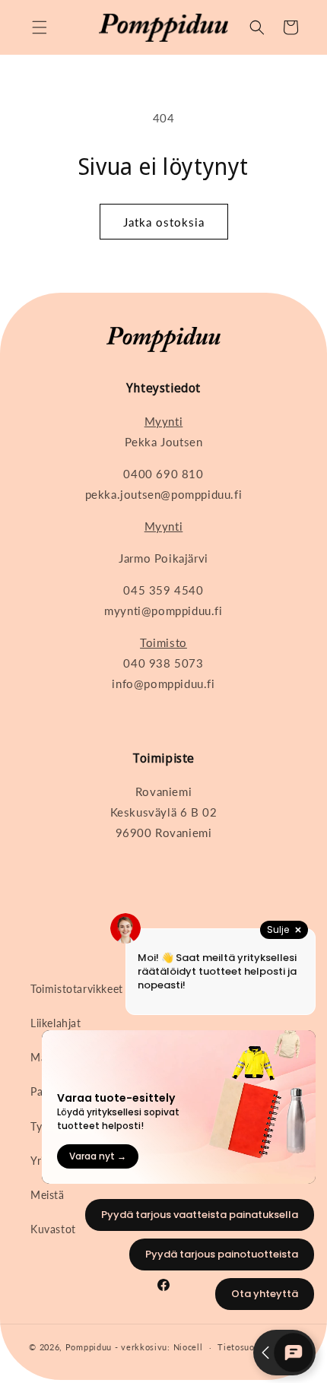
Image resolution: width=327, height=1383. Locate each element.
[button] (39, 27)
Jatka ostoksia (164, 222)
